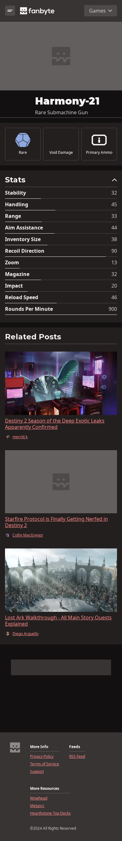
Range (13, 216)
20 (114, 286)
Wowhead (38, 798)
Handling (16, 204)
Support (37, 771)
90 (114, 251)
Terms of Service (44, 764)
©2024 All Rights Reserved (53, 828)
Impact (14, 286)
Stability (15, 193)
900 (113, 309)
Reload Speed (21, 297)
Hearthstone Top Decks (50, 813)
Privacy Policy (41, 756)
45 (114, 204)
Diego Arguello (25, 633)
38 (114, 239)
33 (114, 216)
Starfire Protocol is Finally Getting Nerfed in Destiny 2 (56, 522)
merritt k (20, 436)
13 (114, 262)
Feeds (74, 746)
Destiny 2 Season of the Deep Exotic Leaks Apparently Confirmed (54, 424)
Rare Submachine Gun (61, 112)
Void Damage (61, 152)
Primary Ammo (99, 152)
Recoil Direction (24, 251)
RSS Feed (77, 756)
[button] (61, 181)
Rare (23, 152)
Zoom (12, 262)
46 (114, 297)
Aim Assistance (24, 227)
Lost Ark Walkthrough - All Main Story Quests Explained (58, 620)
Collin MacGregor (28, 535)
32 (114, 193)
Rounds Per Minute (29, 309)
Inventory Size (23, 239)
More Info (39, 746)
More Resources (44, 788)
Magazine (17, 274)
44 (114, 227)
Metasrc (37, 805)
